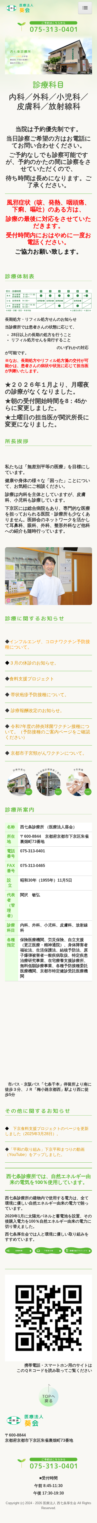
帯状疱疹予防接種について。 (40, 694)
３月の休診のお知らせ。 (34, 663)
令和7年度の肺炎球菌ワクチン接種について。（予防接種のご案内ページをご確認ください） (47, 732)
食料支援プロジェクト (34, 678)
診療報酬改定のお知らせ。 (37, 710)
